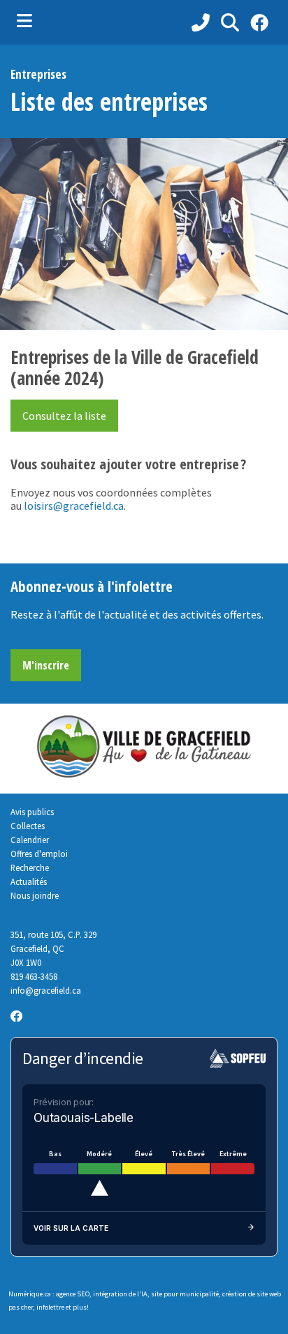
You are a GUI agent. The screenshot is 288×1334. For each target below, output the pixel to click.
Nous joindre (34, 895)
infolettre (50, 1307)
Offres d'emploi (39, 853)
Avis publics (32, 811)
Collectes (27, 825)
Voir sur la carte (71, 1228)
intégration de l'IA (120, 1293)
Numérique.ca (29, 1293)
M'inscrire (45, 665)
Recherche (29, 867)
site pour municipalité (185, 1293)
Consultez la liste (64, 416)
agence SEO (72, 1293)
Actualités (28, 881)
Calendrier (29, 839)
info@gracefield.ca (45, 990)
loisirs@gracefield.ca (74, 506)
